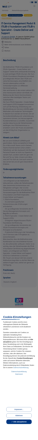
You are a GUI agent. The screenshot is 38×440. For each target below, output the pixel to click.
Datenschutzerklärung (20, 367)
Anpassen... (19, 409)
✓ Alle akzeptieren (19, 422)
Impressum (19, 374)
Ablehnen (19, 416)
